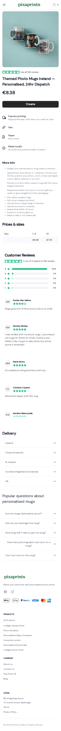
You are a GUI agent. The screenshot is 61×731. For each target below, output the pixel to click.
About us (8, 664)
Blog (6, 679)
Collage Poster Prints (14, 650)
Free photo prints (12, 640)
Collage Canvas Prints (14, 625)
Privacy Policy (10, 712)
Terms (6, 707)
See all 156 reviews (30, 72)
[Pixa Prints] (29, 4)
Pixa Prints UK (10, 674)
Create (30, 104)
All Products (9, 620)
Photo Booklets (11, 630)
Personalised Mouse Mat (15, 645)
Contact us (9, 669)
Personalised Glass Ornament (18, 635)
